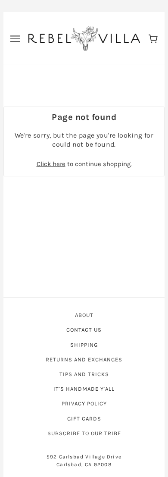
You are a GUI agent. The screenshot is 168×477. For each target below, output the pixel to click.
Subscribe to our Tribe (84, 433)
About (84, 315)
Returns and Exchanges (84, 359)
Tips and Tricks (84, 374)
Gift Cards (84, 418)
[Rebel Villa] (84, 38)
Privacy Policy (84, 403)
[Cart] (153, 38)
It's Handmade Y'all (84, 389)
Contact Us (84, 329)
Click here (51, 164)
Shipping (84, 345)
